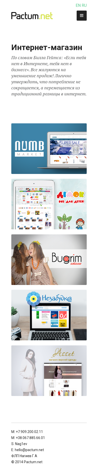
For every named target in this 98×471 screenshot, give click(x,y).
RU (84, 5)
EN (78, 5)
